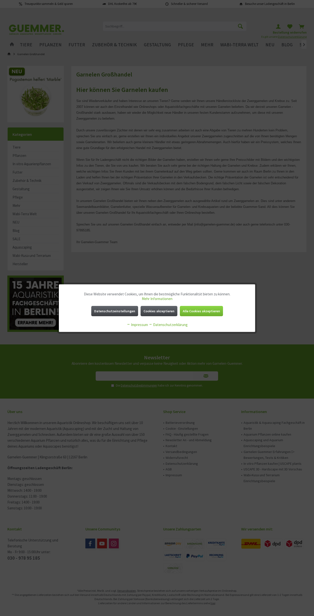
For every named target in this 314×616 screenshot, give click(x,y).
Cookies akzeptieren (159, 311)
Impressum (139, 324)
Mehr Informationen (157, 298)
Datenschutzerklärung (170, 324)
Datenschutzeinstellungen (114, 311)
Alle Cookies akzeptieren (201, 311)
